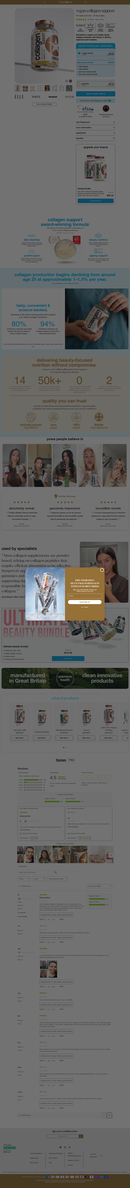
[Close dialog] (102, 570)
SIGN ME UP (85, 602)
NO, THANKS (84, 607)
